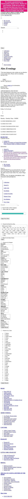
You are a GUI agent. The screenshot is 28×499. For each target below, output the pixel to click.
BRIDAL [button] (3, 462)
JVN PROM (7, 402)
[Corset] (5, 263)
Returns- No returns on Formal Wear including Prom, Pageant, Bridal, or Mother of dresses (15, 143)
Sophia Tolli (7, 470)
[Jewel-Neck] (4, 305)
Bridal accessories (8, 465)
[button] (6, 51)
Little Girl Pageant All (9, 455)
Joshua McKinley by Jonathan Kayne (13, 400)
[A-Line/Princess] (4, 308)
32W (4, 233)
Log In (5, 25)
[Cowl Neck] (4, 301)
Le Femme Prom (8, 404)
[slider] (24, 213)
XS (13, 233)
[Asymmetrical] (4, 295)
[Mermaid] (4, 310)
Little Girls (6, 188)
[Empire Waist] (4, 309)
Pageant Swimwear (8, 443)
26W (16, 232)
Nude (6, 371)
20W (3, 232)
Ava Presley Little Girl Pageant (11, 458)
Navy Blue (8, 349)
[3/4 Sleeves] (5, 316)
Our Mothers (7, 199)
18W (22, 230)
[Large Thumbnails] (2, 77)
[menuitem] (15, 20)
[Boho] (5, 253)
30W (24, 232)
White (6, 380)
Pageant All (6, 442)
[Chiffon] (3, 288)
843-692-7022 (8, 15)
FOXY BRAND (8, 496)
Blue (6, 347)
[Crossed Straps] (5, 267)
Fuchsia (7, 360)
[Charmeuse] (3, 287)
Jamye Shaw (7, 445)
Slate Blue (7, 346)
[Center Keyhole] (5, 262)
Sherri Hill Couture (8, 434)
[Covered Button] (5, 266)
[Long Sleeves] (5, 317)
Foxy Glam (6, 202)
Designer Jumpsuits (8, 449)
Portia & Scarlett (8, 423)
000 (4, 227)
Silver (6, 378)
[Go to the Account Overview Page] (1, 18)
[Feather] (3, 289)
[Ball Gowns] (5, 252)
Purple (7, 350)
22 (18, 229)
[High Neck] (4, 303)
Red (6, 364)
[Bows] (4, 282)
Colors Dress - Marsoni (9, 480)
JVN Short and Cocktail (10, 420)
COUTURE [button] (4, 427)
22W (7, 232)
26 (24, 229)
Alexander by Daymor (9, 479)
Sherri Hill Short (8, 424)
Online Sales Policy (8, 150)
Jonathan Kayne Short (9, 421)
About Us (6, 149)
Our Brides (6, 190)
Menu (2, 48)
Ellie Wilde (6, 397)
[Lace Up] (5, 269)
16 (8, 229)
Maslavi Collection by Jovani (11, 405)
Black (6, 375)
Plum (6, 363)
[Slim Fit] (4, 312)
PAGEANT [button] (4, 439)
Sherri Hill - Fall (8, 408)
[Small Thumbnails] (1, 77)
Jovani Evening (7, 486)
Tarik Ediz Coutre (8, 436)
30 (7, 230)
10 (23, 227)
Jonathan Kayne (8, 398)
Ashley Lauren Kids (9, 457)
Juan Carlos (6, 433)
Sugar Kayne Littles (9, 459)
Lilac (6, 352)
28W (20, 232)
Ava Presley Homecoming (10, 416)
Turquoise (7, 342)
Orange (7, 366)
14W (14, 230)
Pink (6, 356)
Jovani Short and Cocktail (10, 418)
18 (11, 229)
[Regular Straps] (5, 323)
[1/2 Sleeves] (5, 315)
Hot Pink (7, 358)
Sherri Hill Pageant (8, 448)
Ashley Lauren (7, 393)
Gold (6, 372)
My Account (7, 20)
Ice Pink (7, 355)
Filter (4, 79)
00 (7, 227)
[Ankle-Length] (4, 294)
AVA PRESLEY (8, 394)
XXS (9, 233)
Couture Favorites (8, 193)
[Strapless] (5, 326)
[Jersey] (3, 291)
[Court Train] (4, 298)
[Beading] (4, 281)
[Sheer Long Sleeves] (5, 319)
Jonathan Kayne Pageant (10, 446)
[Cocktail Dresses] (7, 249)
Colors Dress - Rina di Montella (11, 481)
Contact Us (6, 141)
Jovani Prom (7, 401)
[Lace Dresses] (5, 256)
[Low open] (5, 270)
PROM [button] (2, 388)
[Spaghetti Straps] (5, 324)
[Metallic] (3, 274)
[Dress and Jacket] (5, 255)
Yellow (7, 333)
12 (2, 229)
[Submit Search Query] (18, 205)
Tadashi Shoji (7, 488)
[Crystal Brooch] (4, 284)
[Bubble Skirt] (5, 259)
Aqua (6, 341)
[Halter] (4, 302)
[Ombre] (3, 277)
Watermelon (8, 361)
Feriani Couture (7, 483)
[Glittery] (3, 273)
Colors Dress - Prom (9, 395)
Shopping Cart (7, 22)
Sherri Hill (6, 407)
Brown (7, 374)
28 (4, 230)
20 (15, 229)
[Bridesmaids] (7, 246)
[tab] (14, 388)
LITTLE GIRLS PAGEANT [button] (8, 452)
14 (5, 229)
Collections (6, 182)
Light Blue (8, 344)
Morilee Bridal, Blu (8, 468)
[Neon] (3, 276)
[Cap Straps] (5, 322)
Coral (6, 367)
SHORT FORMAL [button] (6, 413)
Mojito (7, 335)
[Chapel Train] (4, 296)
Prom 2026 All (7, 391)
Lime (6, 339)
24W (11, 232)
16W (18, 230)
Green (6, 338)
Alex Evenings (7, 64)
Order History (7, 165)
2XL (4, 235)
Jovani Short (7, 417)
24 (21, 229)
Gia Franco (6, 484)
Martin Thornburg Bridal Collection (12, 467)
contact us (9, 85)
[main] (14, 76)
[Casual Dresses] (7, 248)
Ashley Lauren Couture (9, 430)
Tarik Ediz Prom (8, 409)
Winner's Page (7, 196)
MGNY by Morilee (8, 487)
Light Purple (8, 353)
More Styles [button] (4, 493)
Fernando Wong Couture (10, 432)
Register (6, 23)
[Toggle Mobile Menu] (1, 178)
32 (10, 230)
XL (24, 233)
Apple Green (8, 336)
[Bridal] (7, 245)
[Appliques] (4, 280)
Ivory (6, 369)
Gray (6, 377)
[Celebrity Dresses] (5, 260)
